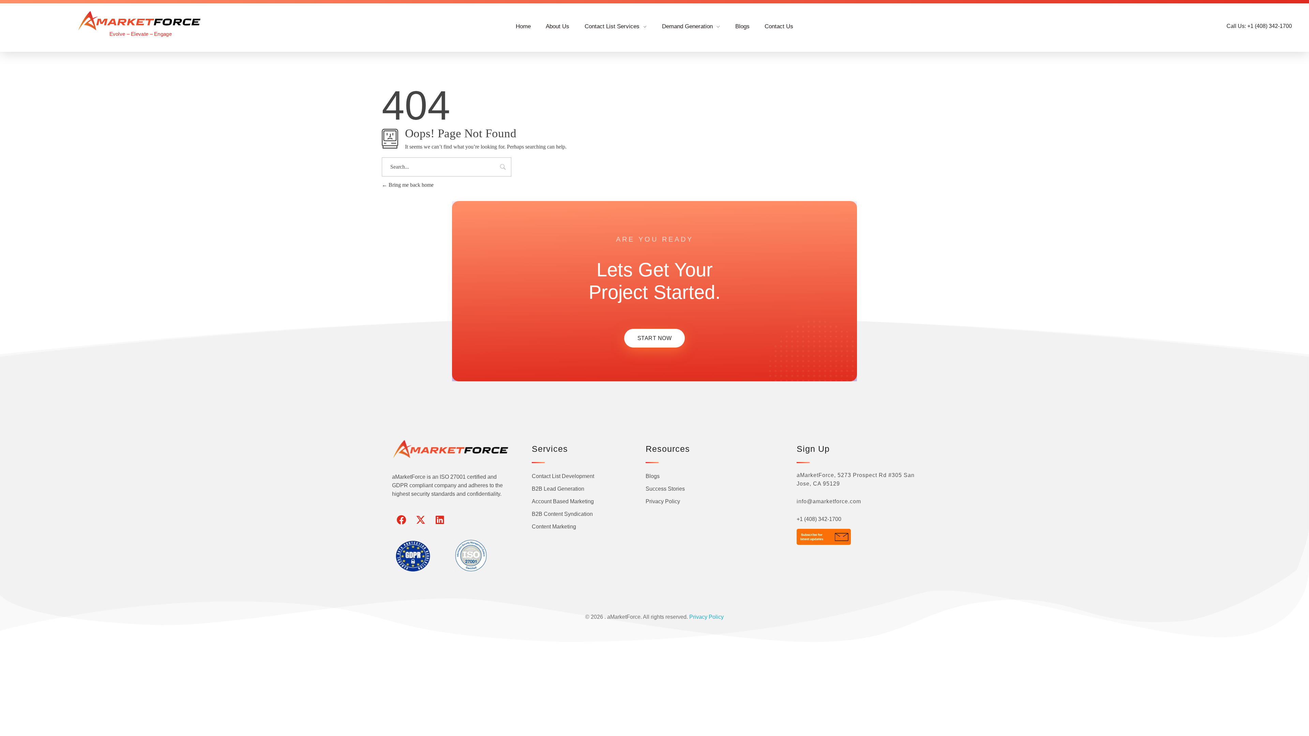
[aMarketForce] (140, 20)
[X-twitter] (420, 520)
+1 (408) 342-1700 (819, 519)
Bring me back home (410, 185)
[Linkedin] (439, 520)
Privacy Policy (706, 617)
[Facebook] (401, 520)
